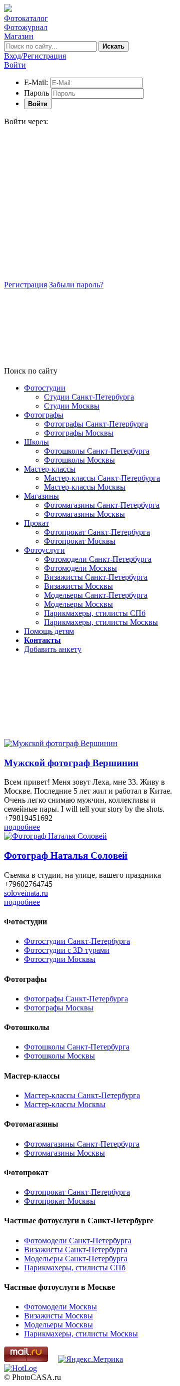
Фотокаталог (26, 18)
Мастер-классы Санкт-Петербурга (102, 478)
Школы (36, 442)
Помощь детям (49, 631)
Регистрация (25, 284)
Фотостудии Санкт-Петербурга (77, 941)
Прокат (36, 523)
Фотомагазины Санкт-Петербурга (102, 505)
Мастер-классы (50, 469)
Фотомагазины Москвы (84, 514)
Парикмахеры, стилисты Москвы (101, 622)
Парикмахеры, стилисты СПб (95, 613)
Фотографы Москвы (79, 433)
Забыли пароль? (76, 284)
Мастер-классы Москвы (85, 487)
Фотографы (44, 415)
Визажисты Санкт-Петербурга (96, 577)
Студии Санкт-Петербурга (89, 397)
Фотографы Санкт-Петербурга (96, 424)
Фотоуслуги (44, 550)
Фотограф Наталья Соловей (66, 855)
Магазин (19, 36)
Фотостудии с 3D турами (67, 950)
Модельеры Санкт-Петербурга (96, 595)
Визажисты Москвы (78, 586)
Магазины (41, 496)
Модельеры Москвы (78, 604)
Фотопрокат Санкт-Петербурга (97, 532)
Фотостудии (45, 388)
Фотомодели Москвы (80, 568)
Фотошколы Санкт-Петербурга (97, 451)
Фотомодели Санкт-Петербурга (98, 559)
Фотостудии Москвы (60, 959)
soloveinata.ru (26, 893)
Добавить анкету (53, 649)
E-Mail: (36, 82)
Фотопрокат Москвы (80, 541)
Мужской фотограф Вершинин (71, 763)
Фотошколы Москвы (79, 460)
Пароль (36, 93)
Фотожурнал (26, 27)
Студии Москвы (72, 406)
